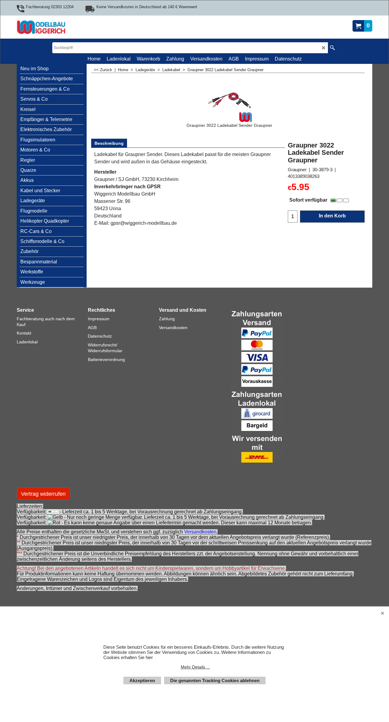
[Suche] (332, 47)
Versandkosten (200, 531)
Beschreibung (109, 143)
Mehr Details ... (195, 667)
